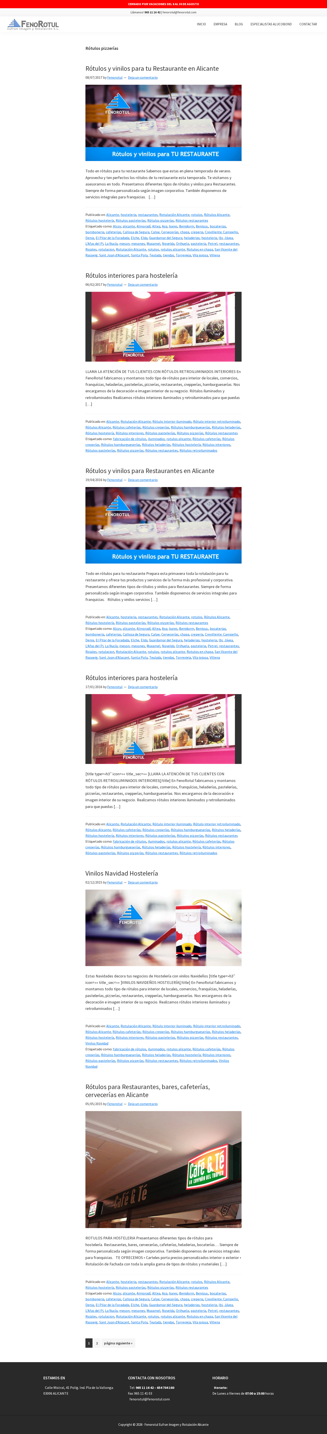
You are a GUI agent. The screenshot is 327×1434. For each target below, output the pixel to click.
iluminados (156, 439)
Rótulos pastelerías (131, 220)
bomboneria (94, 232)
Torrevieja (183, 255)
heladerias (192, 238)
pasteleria (198, 243)
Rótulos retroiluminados (198, 450)
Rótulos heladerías (226, 427)
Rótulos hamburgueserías (190, 427)
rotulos (196, 214)
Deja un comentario (143, 77)
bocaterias (218, 226)
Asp (165, 226)
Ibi (221, 238)
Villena (215, 255)
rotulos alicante (173, 249)
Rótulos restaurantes (192, 220)
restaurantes (148, 214)
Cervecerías (170, 232)
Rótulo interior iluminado (172, 421)
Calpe (155, 232)
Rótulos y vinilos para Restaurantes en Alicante (149, 470)
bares (173, 226)
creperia (197, 232)
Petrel (213, 243)
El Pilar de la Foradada (112, 238)
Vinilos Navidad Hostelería (121, 873)
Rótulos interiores (130, 433)
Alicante (112, 214)
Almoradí (144, 226)
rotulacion (106, 249)
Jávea (228, 238)
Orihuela (182, 243)
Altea (156, 226)
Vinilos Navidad (96, 1043)
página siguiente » (118, 1344)
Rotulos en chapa (200, 249)
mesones (138, 243)
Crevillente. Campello (221, 232)
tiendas (168, 255)
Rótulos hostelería (99, 220)
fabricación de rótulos (129, 439)
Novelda (168, 243)
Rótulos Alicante (217, 214)
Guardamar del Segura (165, 238)
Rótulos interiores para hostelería (131, 275)
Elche (135, 238)
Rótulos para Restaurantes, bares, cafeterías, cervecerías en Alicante (147, 1090)
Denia (89, 238)
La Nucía (111, 243)
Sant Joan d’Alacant (114, 255)
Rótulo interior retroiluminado (216, 421)
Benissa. (202, 226)
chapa (184, 232)
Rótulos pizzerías (160, 220)
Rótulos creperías (155, 427)
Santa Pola (139, 255)
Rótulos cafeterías (127, 427)
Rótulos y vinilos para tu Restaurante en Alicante (152, 68)
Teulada (155, 255)
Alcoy (117, 226)
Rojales (91, 249)
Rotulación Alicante (174, 214)
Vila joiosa (200, 255)
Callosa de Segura (136, 232)
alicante (129, 226)
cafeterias (113, 232)
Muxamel (153, 243)
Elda (144, 238)
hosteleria (128, 214)
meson (124, 243)
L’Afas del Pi (94, 243)
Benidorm (186, 226)
